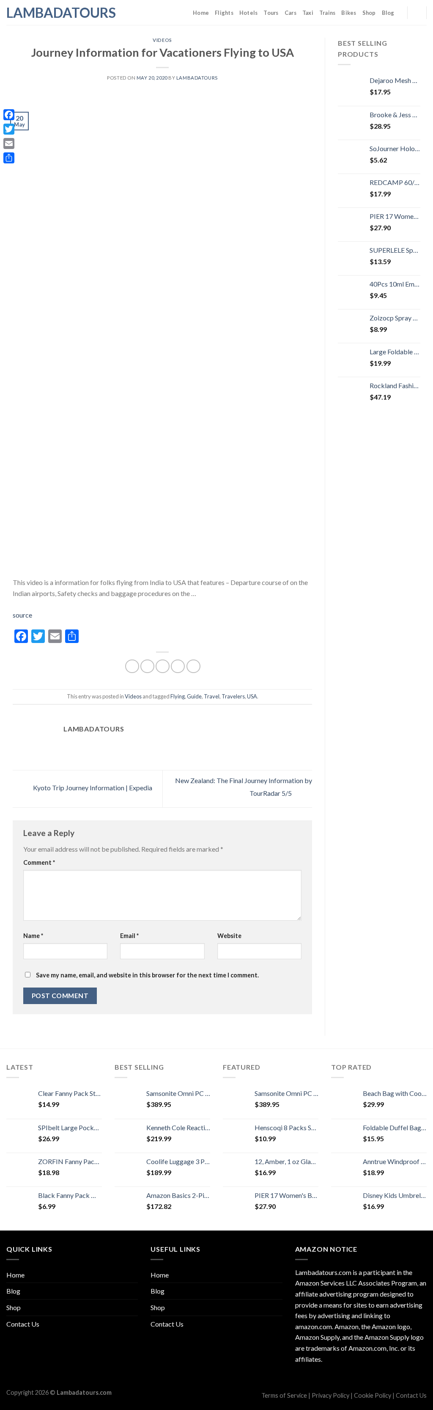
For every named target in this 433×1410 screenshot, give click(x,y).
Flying (177, 696)
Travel (211, 696)
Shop (369, 12)
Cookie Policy (372, 1395)
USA (252, 696)
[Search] (417, 12)
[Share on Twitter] (147, 666)
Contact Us (22, 1324)
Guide (194, 696)
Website (229, 935)
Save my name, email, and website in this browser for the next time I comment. (147, 975)
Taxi (307, 12)
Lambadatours (48, 12)
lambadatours (197, 77)
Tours (270, 12)
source (22, 615)
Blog (388, 12)
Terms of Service (284, 1395)
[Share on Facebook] (132, 666)
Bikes (348, 12)
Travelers (233, 696)
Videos (162, 40)
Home (201, 12)
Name (33, 935)
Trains (327, 12)
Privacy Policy (330, 1395)
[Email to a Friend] (163, 666)
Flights (224, 12)
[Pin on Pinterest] (178, 666)
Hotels (248, 12)
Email (129, 935)
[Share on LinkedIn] (193, 666)
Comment (39, 862)
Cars (290, 12)
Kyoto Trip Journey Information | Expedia (92, 788)
